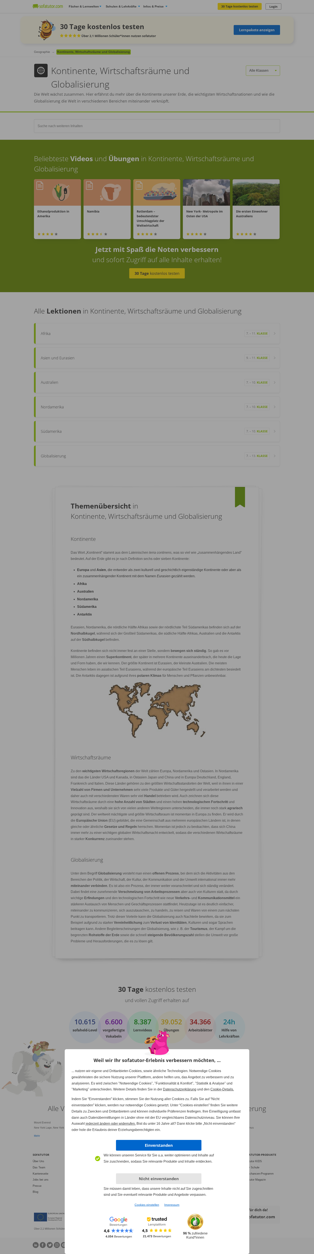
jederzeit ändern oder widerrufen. (111, 1123)
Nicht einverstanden (159, 1178)
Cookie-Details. (222, 1089)
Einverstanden (159, 1145)
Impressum (171, 1204)
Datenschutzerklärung (179, 1089)
